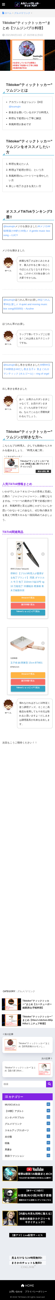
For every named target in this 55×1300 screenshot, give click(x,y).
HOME (29, 1285)
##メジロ (43, 226)
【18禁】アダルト (27, 1110)
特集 (27, 1142)
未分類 (27, 1136)
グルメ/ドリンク (26, 991)
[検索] (49, 1084)
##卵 (42, 364)
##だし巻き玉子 (25, 369)
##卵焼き (11, 369)
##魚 (23, 230)
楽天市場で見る (28, 604)
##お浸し (11, 304)
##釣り (17, 230)
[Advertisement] (27, 866)
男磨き (27, 1149)
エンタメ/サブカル (27, 1117)
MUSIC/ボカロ (27, 1104)
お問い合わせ (15, 1291)
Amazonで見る (28, 598)
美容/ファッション (27, 1155)
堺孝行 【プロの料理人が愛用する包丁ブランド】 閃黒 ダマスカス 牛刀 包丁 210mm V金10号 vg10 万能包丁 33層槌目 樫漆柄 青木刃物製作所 (27, 582)
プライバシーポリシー (36, 1291)
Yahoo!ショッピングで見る (28, 611)
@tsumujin (15, 106)
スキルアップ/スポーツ (27, 1130)
